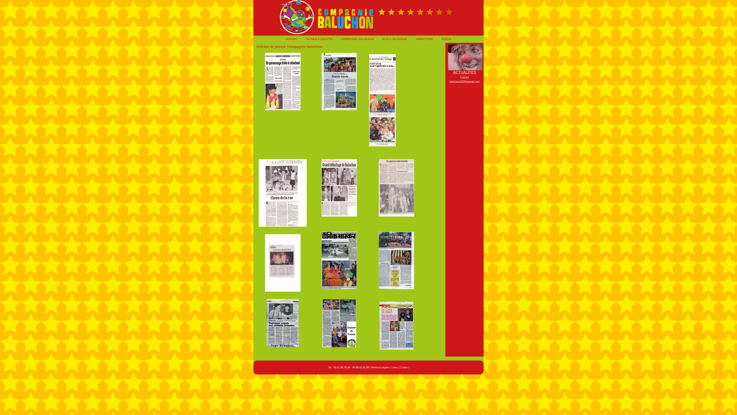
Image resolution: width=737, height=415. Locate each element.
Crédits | (404, 367)
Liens (395, 367)
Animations (424, 39)
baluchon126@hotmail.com (464, 81)
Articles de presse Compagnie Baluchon (289, 47)
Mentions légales (380, 367)
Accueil (292, 39)
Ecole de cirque (394, 39)
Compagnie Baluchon (357, 39)
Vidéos (446, 39)
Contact (464, 77)
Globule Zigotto (319, 39)
